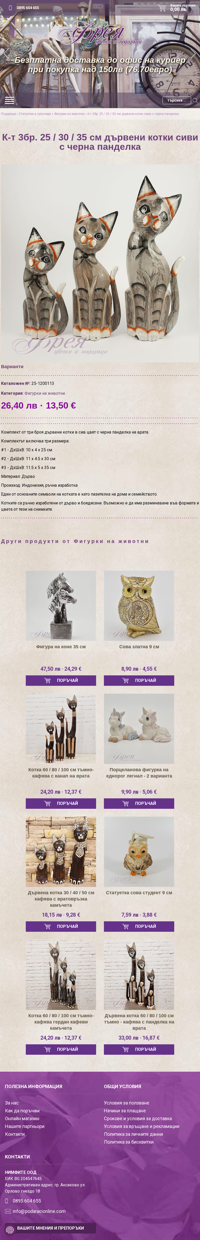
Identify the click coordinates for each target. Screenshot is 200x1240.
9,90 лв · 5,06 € (139, 792)
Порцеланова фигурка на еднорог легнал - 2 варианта (139, 773)
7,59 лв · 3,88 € (139, 915)
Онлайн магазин (22, 1118)
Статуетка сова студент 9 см (139, 892)
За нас (12, 1103)
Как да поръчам (22, 1110)
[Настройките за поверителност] (10, 1230)
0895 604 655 (28, 8)
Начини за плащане (125, 1110)
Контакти (15, 1134)
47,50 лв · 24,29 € (61, 669)
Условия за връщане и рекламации (141, 1126)
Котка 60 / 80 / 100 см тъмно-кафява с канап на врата (61, 773)
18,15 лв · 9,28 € (61, 915)
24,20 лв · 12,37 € (61, 792)
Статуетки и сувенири (35, 114)
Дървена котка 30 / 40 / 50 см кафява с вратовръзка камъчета (61, 899)
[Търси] (195, 100)
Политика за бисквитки (129, 1142)
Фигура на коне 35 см (61, 646)
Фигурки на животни (69, 114)
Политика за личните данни (133, 1134)
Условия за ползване (126, 1103)
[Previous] (6, 54)
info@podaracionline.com (39, 1211)
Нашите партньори (25, 1126)
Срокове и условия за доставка (138, 1118)
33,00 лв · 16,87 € (139, 1038)
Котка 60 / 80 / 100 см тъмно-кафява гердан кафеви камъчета (61, 1022)
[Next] (193, 54)
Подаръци (8, 114)
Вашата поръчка (182, 8)
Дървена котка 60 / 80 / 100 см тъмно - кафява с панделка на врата (139, 1022)
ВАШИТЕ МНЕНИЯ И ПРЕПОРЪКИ (50, 1228)
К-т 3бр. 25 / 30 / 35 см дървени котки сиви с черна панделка (133, 114)
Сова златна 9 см (139, 646)
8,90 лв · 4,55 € (139, 669)
